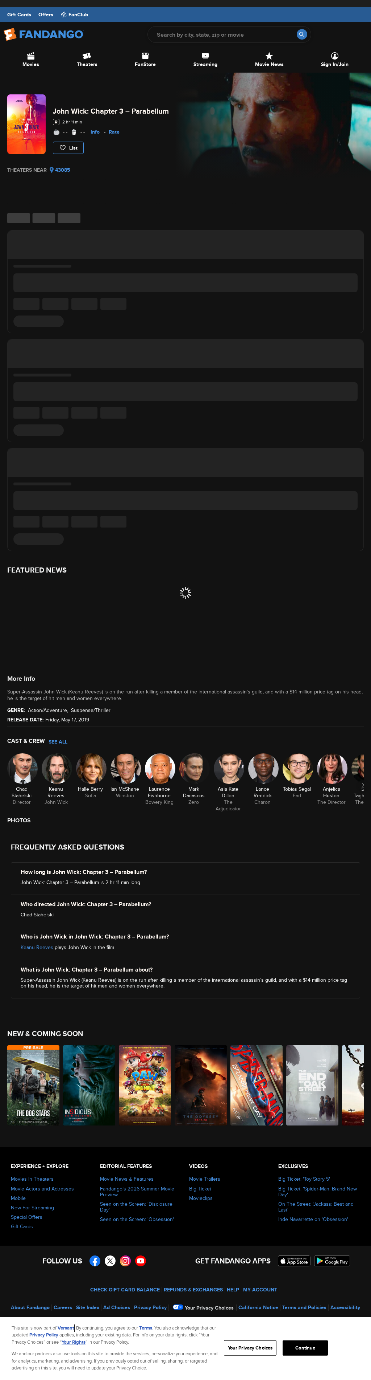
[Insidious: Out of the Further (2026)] (89, 1085)
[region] (185, 1348)
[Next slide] (363, 785)
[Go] (302, 34)
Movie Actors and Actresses (42, 1188)
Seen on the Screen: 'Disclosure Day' (136, 1206)
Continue (305, 1347)
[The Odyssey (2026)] (201, 1085)
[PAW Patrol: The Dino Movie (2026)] (145, 1085)
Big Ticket (200, 1188)
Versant (66, 1327)
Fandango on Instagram (125, 1260)
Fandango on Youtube (140, 1260)
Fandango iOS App (294, 1260)
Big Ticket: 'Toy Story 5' (304, 1178)
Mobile (18, 1198)
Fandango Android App (332, 1260)
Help (233, 1289)
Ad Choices (116, 1307)
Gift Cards (19, 14)
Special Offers (26, 1217)
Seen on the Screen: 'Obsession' (137, 1219)
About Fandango (30, 1307)
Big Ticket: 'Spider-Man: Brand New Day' (317, 1191)
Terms (145, 1327)
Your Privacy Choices (209, 1307)
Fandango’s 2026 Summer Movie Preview (137, 1191)
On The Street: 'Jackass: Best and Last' (316, 1206)
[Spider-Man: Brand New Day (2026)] (256, 1085)
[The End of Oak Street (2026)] (312, 1085)
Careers (63, 1307)
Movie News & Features (127, 1178)
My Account (260, 1289)
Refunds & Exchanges (193, 1289)
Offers (45, 14)
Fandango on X (110, 1260)
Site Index (87, 1307)
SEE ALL (58, 742)
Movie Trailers (204, 1178)
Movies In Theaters (32, 1178)
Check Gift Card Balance (125, 1289)
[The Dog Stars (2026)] (33, 1085)
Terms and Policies (304, 1307)
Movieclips (201, 1198)
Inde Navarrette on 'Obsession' (313, 1219)
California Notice (258, 1307)
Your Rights (74, 1342)
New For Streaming (32, 1207)
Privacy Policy (150, 1307)
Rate (114, 132)
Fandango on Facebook (94, 1260)
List (73, 147)
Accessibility (345, 1307)
